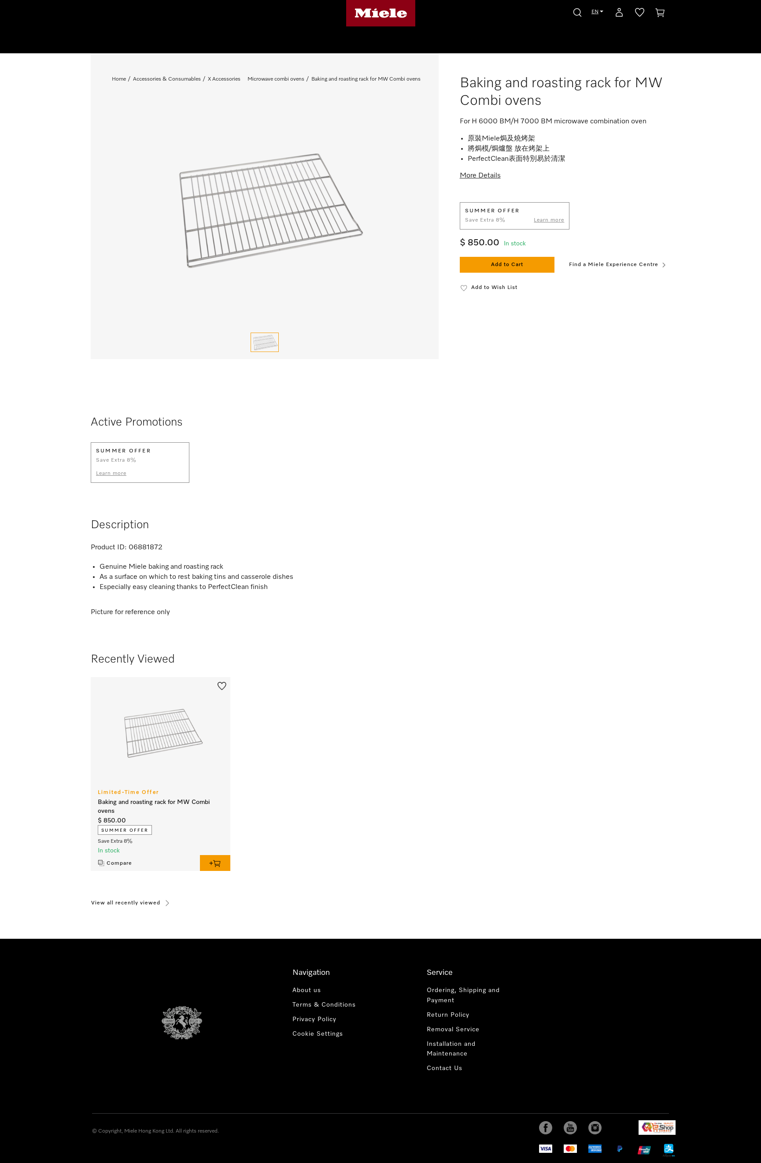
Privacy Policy (314, 1019)
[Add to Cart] (215, 863)
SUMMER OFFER (124, 830)
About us (306, 990)
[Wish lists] (640, 14)
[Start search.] (577, 11)
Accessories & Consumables (167, 79)
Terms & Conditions (324, 1005)
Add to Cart (507, 264)
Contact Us (444, 1068)
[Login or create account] (619, 14)
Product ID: (109, 547)
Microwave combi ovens (276, 79)
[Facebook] (545, 1127)
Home (119, 79)
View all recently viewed (125, 903)
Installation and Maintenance (451, 1049)
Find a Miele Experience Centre (613, 264)
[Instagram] (595, 1127)
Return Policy (448, 1015)
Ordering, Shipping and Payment (463, 995)
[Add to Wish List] (222, 685)
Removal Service (453, 1029)
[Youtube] (570, 1127)
